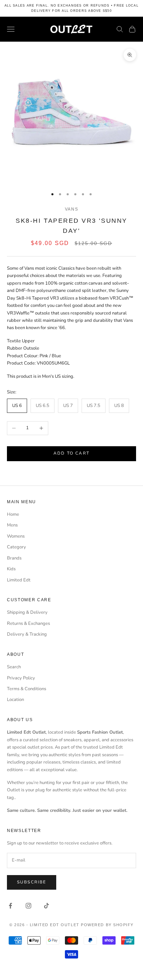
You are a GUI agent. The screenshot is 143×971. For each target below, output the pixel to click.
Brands (14, 558)
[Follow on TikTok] (46, 905)
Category (16, 547)
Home (13, 514)
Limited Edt (19, 580)
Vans (71, 209)
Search (14, 667)
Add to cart (71, 453)
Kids (11, 569)
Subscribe (31, 882)
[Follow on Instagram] (28, 905)
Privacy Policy (21, 678)
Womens (16, 536)
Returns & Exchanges (28, 623)
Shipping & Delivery (27, 612)
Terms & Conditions (26, 689)
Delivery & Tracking (27, 634)
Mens (12, 525)
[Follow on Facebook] (10, 905)
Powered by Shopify (107, 925)
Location (15, 699)
